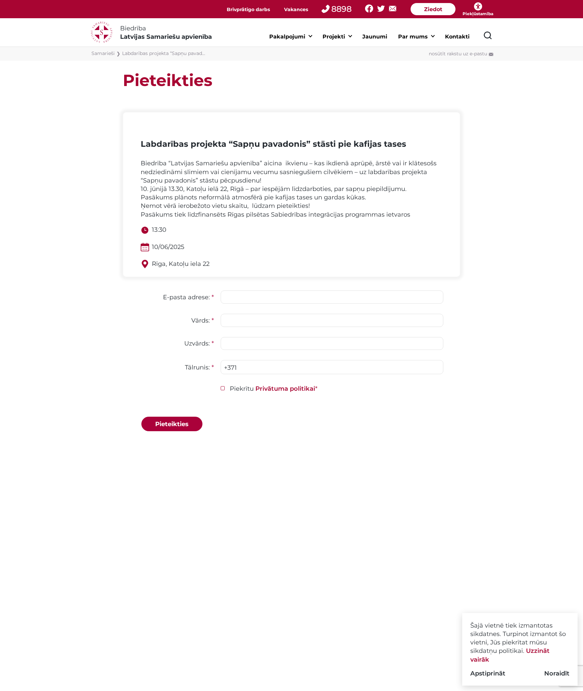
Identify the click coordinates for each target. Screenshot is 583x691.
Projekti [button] (334, 36)
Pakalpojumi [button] (287, 36)
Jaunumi (374, 36)
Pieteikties (172, 424)
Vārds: (202, 320)
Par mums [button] (413, 36)
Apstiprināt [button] (487, 673)
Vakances (296, 9)
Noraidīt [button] (557, 673)
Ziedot (433, 9)
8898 (341, 9)
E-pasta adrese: (188, 297)
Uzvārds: (199, 343)
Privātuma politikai (285, 388)
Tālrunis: (199, 367)
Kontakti (457, 36)
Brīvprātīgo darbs (248, 9)
